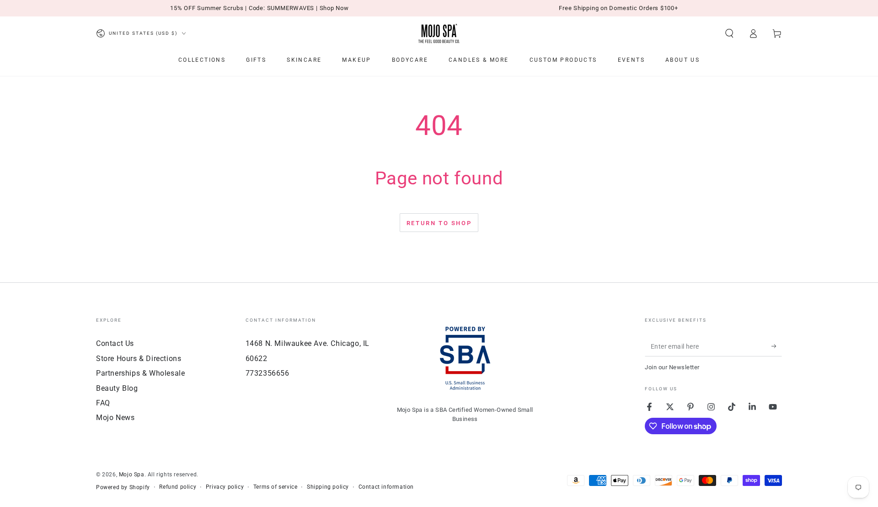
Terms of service (275, 487)
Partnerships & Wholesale (140, 373)
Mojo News (115, 417)
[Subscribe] (776, 346)
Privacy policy (225, 487)
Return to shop (439, 223)
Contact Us (115, 343)
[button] (729, 33)
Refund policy (177, 487)
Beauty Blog (117, 388)
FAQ (103, 403)
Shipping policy (328, 487)
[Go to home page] (439, 33)
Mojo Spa (132, 474)
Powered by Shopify (123, 487)
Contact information (386, 487)
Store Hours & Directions (138, 358)
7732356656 (267, 373)
